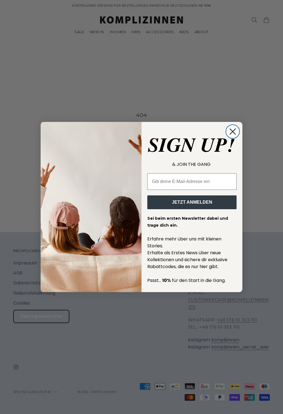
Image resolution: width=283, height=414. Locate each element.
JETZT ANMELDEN (192, 202)
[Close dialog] (233, 131)
